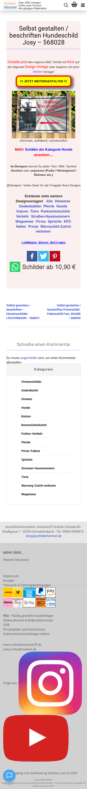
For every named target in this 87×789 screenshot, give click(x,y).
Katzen (22, 211)
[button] (43, 266)
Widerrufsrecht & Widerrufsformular (28, 620)
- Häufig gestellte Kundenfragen (28, 616)
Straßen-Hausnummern (51, 216)
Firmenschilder (31, 381)
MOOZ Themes (19, 783)
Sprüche (55, 221)
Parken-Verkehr (32, 433)
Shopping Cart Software (26, 773)
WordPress (48, 783)
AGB (6, 625)
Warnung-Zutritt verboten (38, 485)
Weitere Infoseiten (16, 560)
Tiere (35, 211)
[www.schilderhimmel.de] (23, 5)
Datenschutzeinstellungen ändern (26, 634)
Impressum (11, 576)
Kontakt (8, 581)
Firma (41, 221)
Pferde (49, 206)
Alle (50, 201)
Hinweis (26, 399)
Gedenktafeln (30, 206)
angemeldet (29, 358)
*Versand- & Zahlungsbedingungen (27, 585)
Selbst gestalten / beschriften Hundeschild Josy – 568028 (43, 35)
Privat (33, 227)
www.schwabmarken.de (19, 649)
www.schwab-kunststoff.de (22, 645)
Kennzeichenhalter (34, 425)
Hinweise (63, 201)
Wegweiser (25, 221)
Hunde (62, 206)
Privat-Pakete (30, 451)
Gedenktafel (29, 390)
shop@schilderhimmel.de (43, 536)
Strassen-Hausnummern (37, 468)
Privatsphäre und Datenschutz (24, 629)
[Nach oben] (75, 783)
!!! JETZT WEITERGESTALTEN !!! (43, 81)
